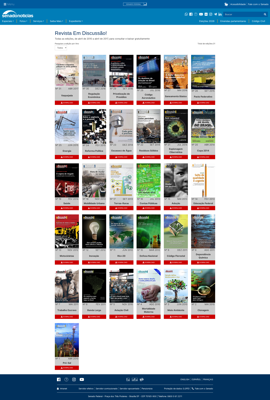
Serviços (37, 21)
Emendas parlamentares (233, 21)
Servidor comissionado (107, 388)
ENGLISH (185, 379)
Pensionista (147, 388)
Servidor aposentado (130, 388)
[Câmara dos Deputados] (128, 379)
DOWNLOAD (68, 103)
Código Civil (258, 21)
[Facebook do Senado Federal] (59, 379)
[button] (226, 4)
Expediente (75, 21)
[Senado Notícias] (17, 14)
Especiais (7, 21)
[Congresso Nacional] (135, 379)
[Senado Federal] (135, 4)
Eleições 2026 (206, 21)
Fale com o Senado (258, 4)
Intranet (63, 388)
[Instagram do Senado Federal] (74, 379)
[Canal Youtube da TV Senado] (81, 379)
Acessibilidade (238, 4)
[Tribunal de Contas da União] (142, 379)
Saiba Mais (55, 21)
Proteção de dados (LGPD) (177, 388)
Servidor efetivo (86, 388)
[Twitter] (66, 379)
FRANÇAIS (208, 379)
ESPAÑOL (196, 379)
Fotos (23, 21)
